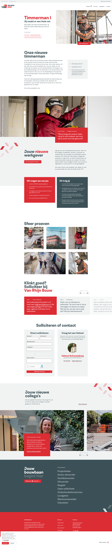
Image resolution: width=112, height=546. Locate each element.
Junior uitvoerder (66, 474)
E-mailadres (30, 347)
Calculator (62, 502)
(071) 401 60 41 (4, 1)
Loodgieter (62, 495)
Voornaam (29, 336)
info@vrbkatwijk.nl (12, 1)
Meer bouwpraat (83, 404)
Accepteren (5, 543)
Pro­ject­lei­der (64, 471)
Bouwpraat (102, 6)
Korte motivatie (31, 357)
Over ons (96, 6)
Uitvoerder (63, 481)
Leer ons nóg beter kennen (32, 161)
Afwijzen (12, 543)
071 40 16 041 (67, 361)
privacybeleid (6, 540)
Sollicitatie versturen (39, 371)
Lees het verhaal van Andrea (34, 451)
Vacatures (89, 6)
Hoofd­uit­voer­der (65, 478)
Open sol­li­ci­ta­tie (65, 488)
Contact (108, 6)
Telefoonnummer (31, 341)
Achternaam (43, 336)
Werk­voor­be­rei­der (66, 499)
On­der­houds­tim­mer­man (69, 492)
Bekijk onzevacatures (32, 481)
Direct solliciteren (83, 43)
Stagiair (61, 485)
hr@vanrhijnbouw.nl (43, 304)
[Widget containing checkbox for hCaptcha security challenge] (35, 366)
